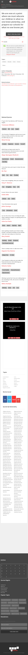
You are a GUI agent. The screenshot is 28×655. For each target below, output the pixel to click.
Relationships (17, 378)
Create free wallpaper (14, 34)
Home (4, 4)
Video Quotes (23, 613)
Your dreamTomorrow (7, 243)
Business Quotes (5, 611)
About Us (3, 586)
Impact (8, 225)
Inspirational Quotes (5, 600)
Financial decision (15, 270)
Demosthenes (18, 85)
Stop (14, 187)
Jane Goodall (18, 83)
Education (8, 4)
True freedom (5, 270)
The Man (16, 175)
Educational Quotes (5, 613)
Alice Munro (11, 85)
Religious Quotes (14, 611)
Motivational (16, 381)
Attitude (4, 383)
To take (12, 255)
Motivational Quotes (5, 605)
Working (4, 240)
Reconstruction (19, 159)
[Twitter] (13, 648)
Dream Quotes (22, 602)
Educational (5, 386)
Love (15, 377)
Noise (3, 225)
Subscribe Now (14, 631)
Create (12, 337)
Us (14, 337)
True (3, 210)
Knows (18, 61)
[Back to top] (23, 646)
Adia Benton (4, 83)
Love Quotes (15, 600)
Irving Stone (12, 330)
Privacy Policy (4, 591)
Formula (4, 144)
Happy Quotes (15, 605)
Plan (17, 319)
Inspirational (5, 377)
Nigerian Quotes (6, 387)
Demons (4, 129)
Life (18, 187)
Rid (9, 129)
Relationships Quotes (13, 602)
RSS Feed (3, 592)
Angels (17, 129)
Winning (4, 287)
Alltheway (14, 319)
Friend (11, 159)
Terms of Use (4, 589)
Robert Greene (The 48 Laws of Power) (12, 311)
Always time (5, 255)
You (7, 175)
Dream (9, 240)
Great (9, 287)
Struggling (8, 187)
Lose (12, 129)
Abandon (18, 337)
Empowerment (5, 272)
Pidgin (15, 386)
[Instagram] (15, 648)
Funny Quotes (22, 600)
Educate (9, 61)
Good (15, 210)
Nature (15, 383)
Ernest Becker (11, 83)
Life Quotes (3, 602)
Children (4, 61)
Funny (4, 378)
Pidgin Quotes (21, 608)
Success (17, 144)
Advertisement (4, 588)
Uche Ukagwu (21, 652)
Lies (9, 198)
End (10, 319)
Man (11, 175)
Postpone (15, 240)
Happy (4, 381)
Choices (4, 198)
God (9, 337)
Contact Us (3, 585)
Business (5, 384)
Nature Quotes (13, 608)
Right (19, 225)
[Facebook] (10, 648)
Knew (14, 61)
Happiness (10, 144)
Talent (13, 198)
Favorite (5, 41)
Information (9, 210)
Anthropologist (10, 75)
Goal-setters (5, 159)
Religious (16, 384)
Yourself (23, 144)
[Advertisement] (14, 101)
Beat (3, 175)
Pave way (4, 161)
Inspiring (14, 225)
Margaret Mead (10, 54)
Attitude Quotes (4, 608)
